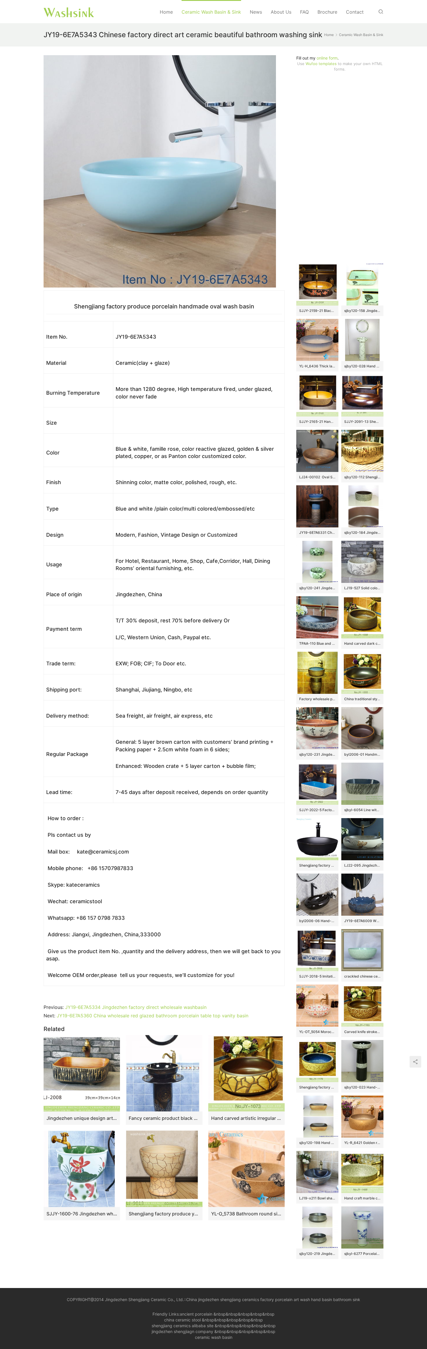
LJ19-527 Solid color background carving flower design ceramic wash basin (362, 588)
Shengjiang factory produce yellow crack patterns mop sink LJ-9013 (164, 1214)
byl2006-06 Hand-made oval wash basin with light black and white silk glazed (317, 921)
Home (166, 12)
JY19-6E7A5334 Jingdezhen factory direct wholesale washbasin (136, 1007)
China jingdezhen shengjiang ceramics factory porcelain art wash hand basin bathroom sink (273, 1299)
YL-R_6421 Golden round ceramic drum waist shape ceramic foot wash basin (362, 1142)
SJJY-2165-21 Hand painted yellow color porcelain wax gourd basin (317, 421)
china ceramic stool (182, 1319)
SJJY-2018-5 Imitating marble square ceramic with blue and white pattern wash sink (317, 976)
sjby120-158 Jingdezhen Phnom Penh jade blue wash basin (362, 310)
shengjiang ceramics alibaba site (183, 1325)
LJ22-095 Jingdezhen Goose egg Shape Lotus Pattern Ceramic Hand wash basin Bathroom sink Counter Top (362, 865)
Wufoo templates (321, 63)
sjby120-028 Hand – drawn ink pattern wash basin (362, 366)
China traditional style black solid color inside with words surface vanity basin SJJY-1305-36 (362, 699)
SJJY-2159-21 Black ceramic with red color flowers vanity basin (317, 310)
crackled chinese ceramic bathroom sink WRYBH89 (362, 976)
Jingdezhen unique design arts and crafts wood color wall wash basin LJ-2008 (81, 1118)
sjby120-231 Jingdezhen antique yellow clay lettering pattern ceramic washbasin (317, 754)
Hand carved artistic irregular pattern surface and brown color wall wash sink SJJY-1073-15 (246, 1118)
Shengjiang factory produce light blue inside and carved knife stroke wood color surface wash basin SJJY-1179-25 (317, 1087)
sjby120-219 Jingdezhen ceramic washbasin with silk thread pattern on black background (317, 1253)
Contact (355, 12)
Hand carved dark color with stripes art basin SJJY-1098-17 (362, 643)
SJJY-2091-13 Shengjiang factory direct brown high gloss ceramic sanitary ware (362, 421)
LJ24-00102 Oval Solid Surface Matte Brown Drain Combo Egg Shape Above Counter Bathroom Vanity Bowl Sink (317, 477)
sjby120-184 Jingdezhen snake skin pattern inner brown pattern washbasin (362, 532)
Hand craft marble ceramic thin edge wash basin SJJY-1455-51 (362, 1198)
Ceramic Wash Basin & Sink (211, 12)
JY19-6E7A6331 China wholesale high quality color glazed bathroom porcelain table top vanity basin (317, 532)
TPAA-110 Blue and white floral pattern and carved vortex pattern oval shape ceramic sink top (317, 643)
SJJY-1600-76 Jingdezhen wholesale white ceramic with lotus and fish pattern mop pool (81, 1214)
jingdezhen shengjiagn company (182, 1331)
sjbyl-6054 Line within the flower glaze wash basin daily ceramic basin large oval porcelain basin (362, 810)
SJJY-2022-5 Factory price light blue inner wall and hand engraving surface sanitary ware (317, 810)
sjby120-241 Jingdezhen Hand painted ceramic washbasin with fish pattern (317, 588)
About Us (281, 12)
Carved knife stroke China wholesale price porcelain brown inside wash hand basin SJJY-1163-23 (362, 1032)
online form (327, 57)
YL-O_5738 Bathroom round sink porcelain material (246, 1214)
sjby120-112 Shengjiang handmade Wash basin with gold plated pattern (362, 477)
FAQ (304, 12)
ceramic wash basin (213, 1337)
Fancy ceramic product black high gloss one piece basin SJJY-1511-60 (164, 1118)
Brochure (327, 12)
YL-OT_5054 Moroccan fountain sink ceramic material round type (317, 1032)
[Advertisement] (339, 167)
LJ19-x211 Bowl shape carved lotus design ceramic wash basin (317, 1198)
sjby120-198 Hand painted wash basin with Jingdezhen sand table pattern (317, 1142)
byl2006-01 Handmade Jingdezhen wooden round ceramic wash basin (362, 754)
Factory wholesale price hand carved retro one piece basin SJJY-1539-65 (317, 699)
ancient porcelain (197, 1314)
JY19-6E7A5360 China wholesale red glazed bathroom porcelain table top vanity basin (152, 1016)
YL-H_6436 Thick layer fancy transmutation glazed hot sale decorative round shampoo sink (317, 366)
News (256, 12)
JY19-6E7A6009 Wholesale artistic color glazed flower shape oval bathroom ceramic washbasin (362, 921)
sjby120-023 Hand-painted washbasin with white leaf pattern (362, 1087)
